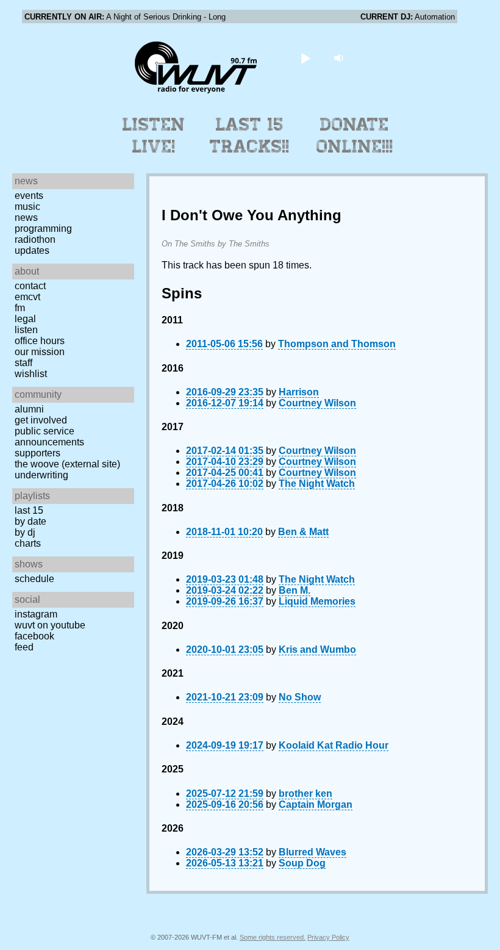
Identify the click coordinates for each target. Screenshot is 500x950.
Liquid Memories (317, 601)
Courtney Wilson (317, 403)
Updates (32, 250)
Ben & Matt (303, 532)
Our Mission (40, 352)
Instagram (36, 614)
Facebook (34, 636)
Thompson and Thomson (337, 344)
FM (20, 308)
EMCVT (27, 297)
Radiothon (35, 239)
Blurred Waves (312, 852)
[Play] (306, 57)
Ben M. (294, 590)
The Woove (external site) (67, 464)
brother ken (305, 793)
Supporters (37, 453)
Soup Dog (302, 863)
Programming (43, 228)
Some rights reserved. (272, 937)
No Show (300, 697)
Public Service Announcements (49, 436)
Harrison (299, 392)
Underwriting (41, 475)
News (26, 217)
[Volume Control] (340, 57)
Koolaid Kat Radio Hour (333, 745)
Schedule (34, 579)
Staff (23, 363)
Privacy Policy (328, 937)
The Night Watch (317, 483)
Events (29, 195)
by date (30, 521)
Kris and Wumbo (317, 649)
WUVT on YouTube (50, 625)
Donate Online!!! (354, 135)
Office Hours (40, 341)
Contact (30, 286)
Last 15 (29, 510)
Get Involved (41, 420)
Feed (24, 647)
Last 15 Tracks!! (250, 135)
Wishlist (31, 374)
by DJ (25, 532)
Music (27, 206)
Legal (25, 319)
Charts (28, 543)
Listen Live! (154, 135)
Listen (26, 330)
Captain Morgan (315, 804)
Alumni (29, 409)
